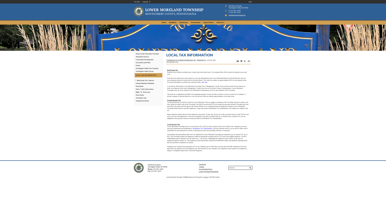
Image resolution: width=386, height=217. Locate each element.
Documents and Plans (143, 62)
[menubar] (193, 22)
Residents (201, 60)
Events (138, 65)
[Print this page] (238, 61)
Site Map (137, 2)
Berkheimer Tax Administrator (202, 128)
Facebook (202, 164)
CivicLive (205, 177)
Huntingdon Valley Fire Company (147, 68)
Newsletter (140, 86)
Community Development (144, 59)
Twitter (201, 167)
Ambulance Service (142, 57)
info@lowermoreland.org (237, 15)
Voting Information (142, 101)
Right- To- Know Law (143, 92)
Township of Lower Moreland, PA (181, 60)
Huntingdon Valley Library (145, 71)
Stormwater (140, 95)
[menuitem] (164, 22)
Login (250, 2)
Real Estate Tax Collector (145, 80)
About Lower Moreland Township (147, 54)
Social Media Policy (206, 169)
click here (204, 82)
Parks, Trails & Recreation (144, 89)
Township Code (141, 98)
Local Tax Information (146, 75)
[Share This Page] (241, 61)
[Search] (250, 168)
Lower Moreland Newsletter (209, 171)
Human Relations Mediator (145, 83)
